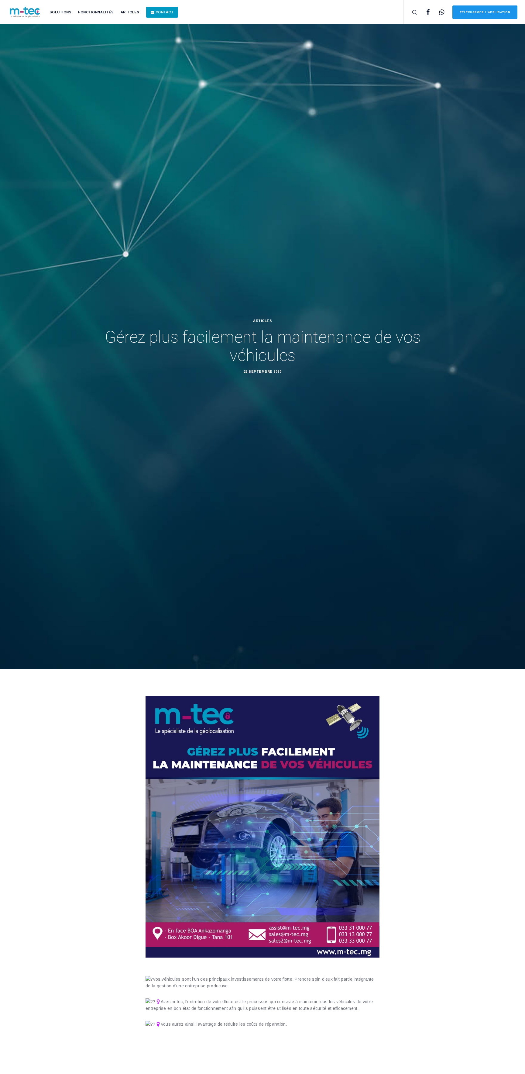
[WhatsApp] (438, 12)
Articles (262, 321)
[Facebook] (424, 12)
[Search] (410, 12)
